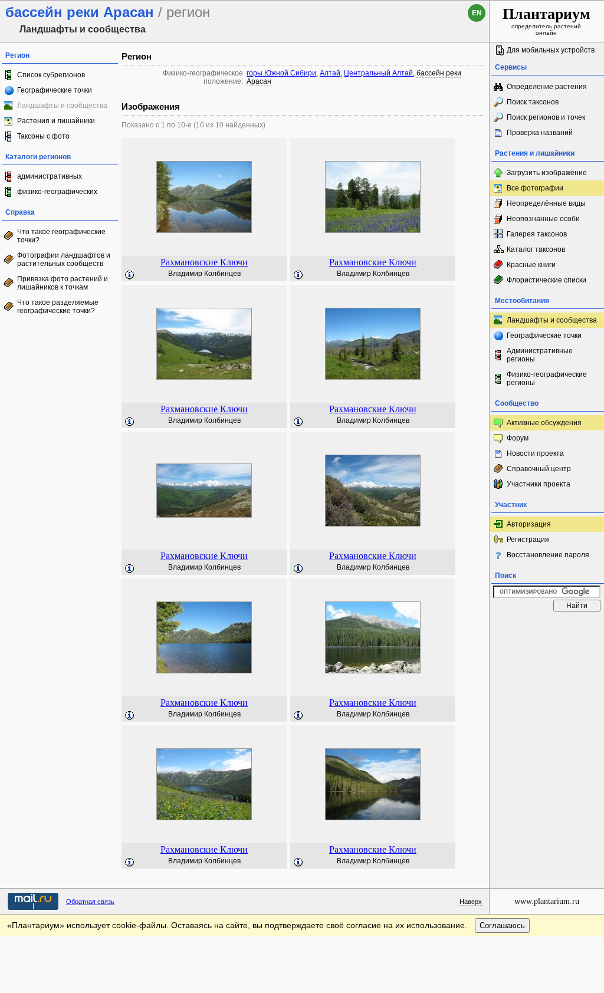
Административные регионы (540, 355)
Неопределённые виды (546, 203)
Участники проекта (538, 484)
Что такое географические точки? (61, 236)
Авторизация (529, 524)
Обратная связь (90, 901)
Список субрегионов (51, 75)
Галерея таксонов (537, 234)
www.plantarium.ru (546, 901)
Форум (517, 438)
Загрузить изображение (547, 173)
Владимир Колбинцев (204, 273)
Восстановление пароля (548, 555)
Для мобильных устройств (551, 50)
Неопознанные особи (543, 219)
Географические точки (54, 90)
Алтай (330, 73)
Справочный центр (539, 469)
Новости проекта (535, 453)
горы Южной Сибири (281, 73)
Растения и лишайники (56, 121)
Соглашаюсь (502, 925)
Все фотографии (535, 188)
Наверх (470, 901)
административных (49, 176)
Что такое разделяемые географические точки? (58, 306)
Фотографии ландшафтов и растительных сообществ (63, 259)
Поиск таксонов (533, 102)
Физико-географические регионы (547, 378)
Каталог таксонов (536, 249)
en (477, 13)
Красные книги (531, 265)
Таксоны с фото (43, 136)
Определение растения (547, 87)
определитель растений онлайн (546, 20)
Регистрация (528, 539)
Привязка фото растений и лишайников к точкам (62, 283)
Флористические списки (546, 280)
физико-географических (57, 192)
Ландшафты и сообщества (552, 320)
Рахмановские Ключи (204, 262)
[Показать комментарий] (129, 275)
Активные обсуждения (544, 423)
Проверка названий (540, 133)
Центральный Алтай (378, 73)
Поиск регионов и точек (546, 117)
